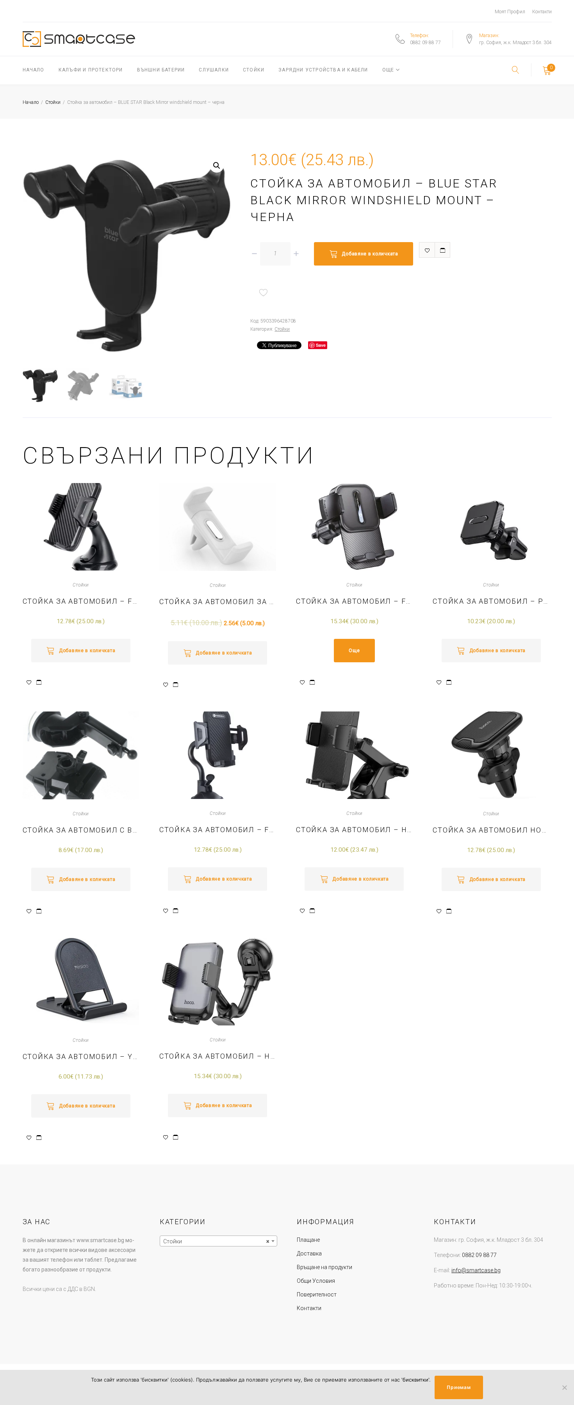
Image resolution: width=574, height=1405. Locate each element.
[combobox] (218, 1241)
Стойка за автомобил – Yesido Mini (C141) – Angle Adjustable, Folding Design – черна (81, 1056)
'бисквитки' (415, 1379)
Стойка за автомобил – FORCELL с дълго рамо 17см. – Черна (217, 830)
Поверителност (317, 1294)
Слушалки (214, 70)
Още (388, 70)
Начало (34, 70)
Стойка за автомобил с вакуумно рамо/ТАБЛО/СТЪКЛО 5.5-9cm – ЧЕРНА (81, 830)
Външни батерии (161, 70)
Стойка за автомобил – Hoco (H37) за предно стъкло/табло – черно (354, 830)
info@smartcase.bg (476, 1270)
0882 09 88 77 (425, 42)
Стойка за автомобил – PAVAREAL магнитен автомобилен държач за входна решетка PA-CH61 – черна (491, 601)
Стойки (253, 70)
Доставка (309, 1253)
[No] (564, 1387)
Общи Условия (316, 1281)
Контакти (542, 11)
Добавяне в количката (370, 254)
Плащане (308, 1240)
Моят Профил (510, 11)
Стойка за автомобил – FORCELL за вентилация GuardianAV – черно (354, 601)
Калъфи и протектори (91, 70)
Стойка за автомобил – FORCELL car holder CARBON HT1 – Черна (81, 601)
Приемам (459, 1387)
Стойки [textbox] (216, 1241)
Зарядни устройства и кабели (323, 70)
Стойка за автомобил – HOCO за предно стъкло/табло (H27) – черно (217, 1056)
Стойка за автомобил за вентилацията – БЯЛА (217, 601)
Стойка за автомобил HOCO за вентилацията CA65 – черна (491, 830)
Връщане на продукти (324, 1267)
